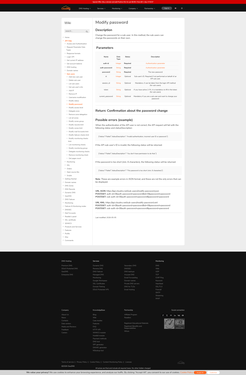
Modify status (74, 101)
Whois (126, 331)
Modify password (75, 104)
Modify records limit (76, 125)
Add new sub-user (76, 77)
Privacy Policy (82, 362)
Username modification (77, 97)
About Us (65, 314)
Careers (64, 332)
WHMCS (68, 223)
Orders (69, 169)
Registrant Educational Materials (136, 323)
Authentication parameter (155, 63)
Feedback (65, 329)
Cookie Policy (95, 362)
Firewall (158, 289)
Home (67, 37)
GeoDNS (68, 196)
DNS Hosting (84, 8)
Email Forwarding (131, 277)
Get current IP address (75, 60)
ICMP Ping (160, 277)
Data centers (66, 323)
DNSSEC (68, 210)
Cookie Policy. (186, 372)
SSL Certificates (99, 283)
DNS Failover (70, 199)
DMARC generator (100, 347)
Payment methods (99, 338)
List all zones (73, 118)
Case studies (97, 320)
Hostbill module (99, 335)
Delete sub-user (75, 80)
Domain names (72, 70)
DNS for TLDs (129, 286)
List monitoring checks (77, 145)
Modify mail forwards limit (78, 131)
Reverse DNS (98, 268)
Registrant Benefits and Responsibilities (133, 327)
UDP (157, 271)
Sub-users (71, 74)
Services (100, 8)
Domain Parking (99, 286)
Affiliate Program (130, 314)
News (64, 317)
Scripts (69, 175)
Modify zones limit (75, 128)
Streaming (159, 295)
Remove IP (73, 94)
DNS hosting (71, 67)
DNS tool (96, 341)
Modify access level (76, 107)
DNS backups (129, 271)
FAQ (94, 326)
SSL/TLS (159, 286)
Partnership (148, 8)
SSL (68, 165)
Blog (94, 314)
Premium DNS (67, 265)
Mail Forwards (70, 213)
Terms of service (68, 362)
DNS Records (70, 189)
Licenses (128, 362)
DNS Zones (69, 186)
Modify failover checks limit (79, 135)
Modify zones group (76, 121)
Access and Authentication (77, 44)
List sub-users (74, 84)
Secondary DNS (130, 265)
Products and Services (73, 227)
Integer (118, 63)
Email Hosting (129, 289)
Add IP (71, 90)
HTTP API (97, 329)
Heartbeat (159, 283)
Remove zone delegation (78, 114)
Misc (66, 237)
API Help (68, 41)
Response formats (73, 53)
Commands (69, 240)
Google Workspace (100, 280)
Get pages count (75, 158)
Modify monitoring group (78, 148)
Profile (67, 233)
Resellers (127, 317)
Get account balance (74, 64)
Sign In (166, 8)
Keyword (159, 280)
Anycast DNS (129, 274)
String (118, 68)
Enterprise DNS (67, 274)
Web (157, 268)
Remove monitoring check (78, 155)
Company (132, 8)
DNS (157, 265)
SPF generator (98, 344)
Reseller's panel (70, 216)
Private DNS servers (131, 283)
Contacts (65, 320)
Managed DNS (98, 274)
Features (68, 230)
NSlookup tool (98, 350)
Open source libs (73, 172)
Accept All (200, 373)
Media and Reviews (69, 326)
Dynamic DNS (70, 192)
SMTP (158, 292)
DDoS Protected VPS (101, 289)
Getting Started (70, 179)
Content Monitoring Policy (112, 362)
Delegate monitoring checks (79, 151)
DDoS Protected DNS (70, 268)
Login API (70, 57)
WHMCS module (99, 332)
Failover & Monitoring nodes (75, 206)
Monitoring (116, 8)
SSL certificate (70, 220)
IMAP (158, 298)
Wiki (94, 317)
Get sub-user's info (76, 87)
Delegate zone (74, 111)
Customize (213, 373)
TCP (157, 274)
